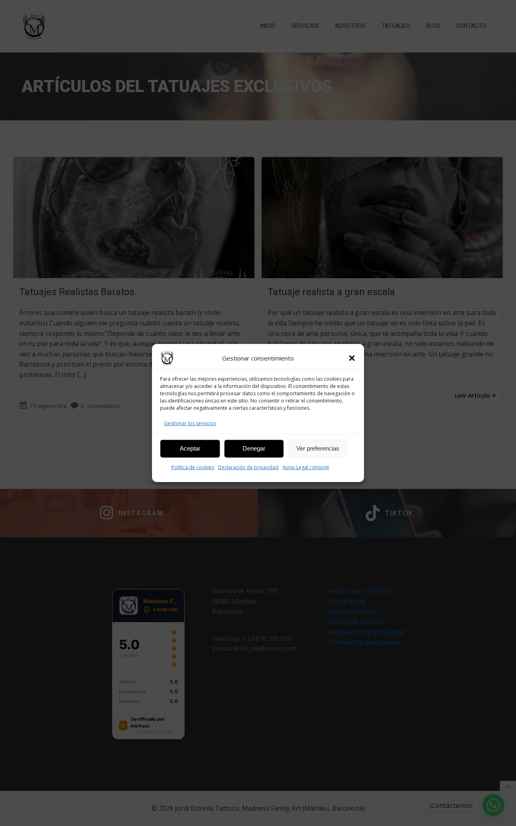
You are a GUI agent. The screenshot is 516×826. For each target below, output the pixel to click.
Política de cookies (192, 467)
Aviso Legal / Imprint (306, 467)
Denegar (254, 448)
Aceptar (190, 448)
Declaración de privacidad (248, 467)
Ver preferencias (317, 448)
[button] (352, 358)
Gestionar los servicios (190, 423)
